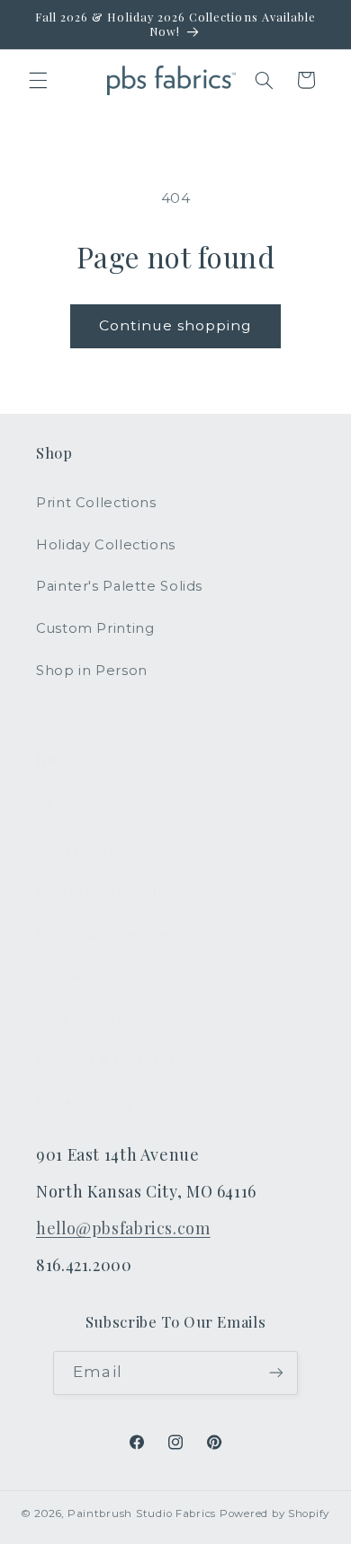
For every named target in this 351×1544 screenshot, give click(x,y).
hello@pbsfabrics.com (123, 1227)
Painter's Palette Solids (119, 586)
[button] (37, 80)
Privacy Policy (85, 1102)
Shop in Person (92, 670)
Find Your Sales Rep (107, 934)
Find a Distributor (98, 1018)
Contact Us (75, 850)
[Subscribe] (275, 1373)
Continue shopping (176, 325)
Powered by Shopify (274, 1513)
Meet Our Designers (110, 892)
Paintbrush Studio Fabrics (142, 1513)
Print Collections (96, 503)
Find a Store (79, 977)
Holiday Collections (106, 545)
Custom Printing (95, 628)
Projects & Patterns (106, 1060)
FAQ (52, 808)
